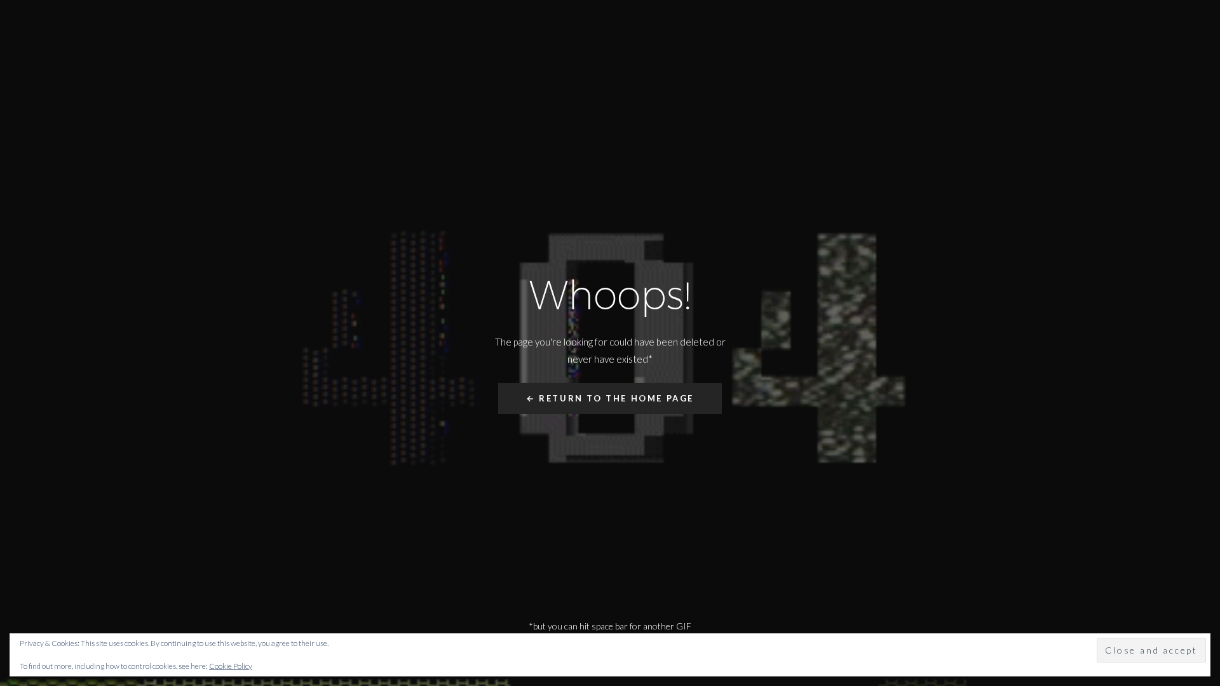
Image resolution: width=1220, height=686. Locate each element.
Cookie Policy (230, 666)
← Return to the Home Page (610, 398)
